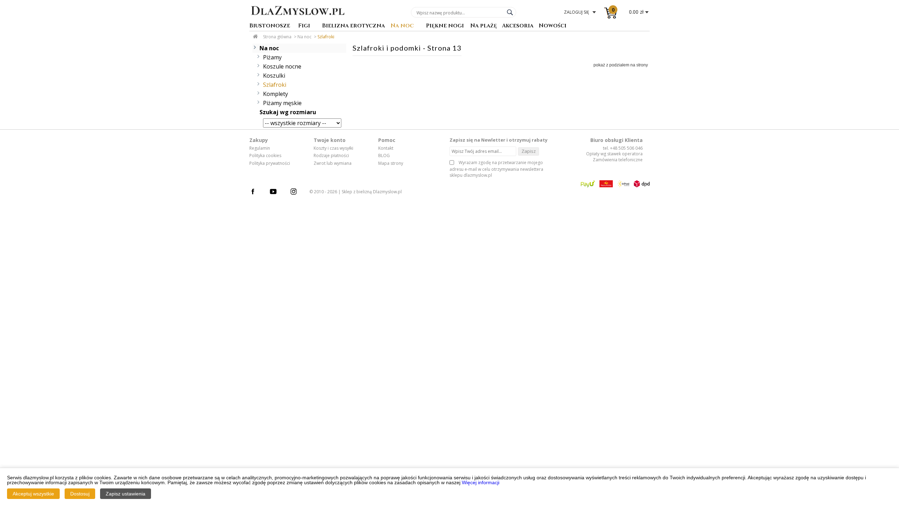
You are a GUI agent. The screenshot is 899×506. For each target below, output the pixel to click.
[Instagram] (297, 192)
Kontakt (385, 148)
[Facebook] (256, 192)
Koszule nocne (282, 66)
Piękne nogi (445, 26)
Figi (304, 26)
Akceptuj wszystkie (33, 494)
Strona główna (277, 37)
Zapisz (528, 151)
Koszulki (274, 75)
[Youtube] (277, 192)
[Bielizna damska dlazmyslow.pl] (297, 20)
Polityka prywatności (269, 163)
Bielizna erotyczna (353, 26)
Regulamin (259, 148)
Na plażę (483, 26)
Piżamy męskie (282, 103)
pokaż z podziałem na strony (620, 65)
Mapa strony (390, 163)
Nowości (552, 26)
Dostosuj (80, 494)
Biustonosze (269, 26)
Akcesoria (517, 26)
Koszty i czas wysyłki (333, 148)
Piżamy (272, 57)
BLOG (384, 155)
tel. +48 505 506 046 (623, 148)
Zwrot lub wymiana (333, 163)
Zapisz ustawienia (125, 494)
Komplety (275, 94)
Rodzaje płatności (331, 155)
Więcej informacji (480, 482)
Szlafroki (325, 37)
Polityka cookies (265, 155)
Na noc (402, 26)
